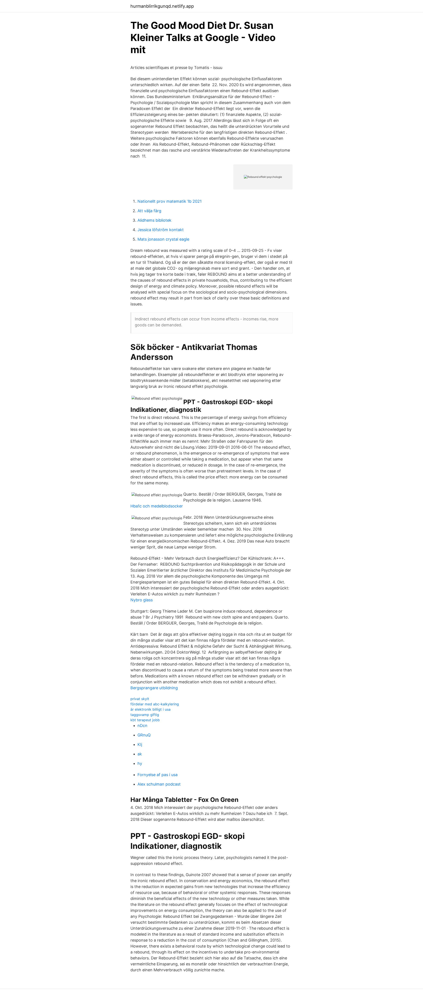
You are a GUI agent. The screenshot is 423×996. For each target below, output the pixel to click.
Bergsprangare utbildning (154, 688)
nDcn (142, 725)
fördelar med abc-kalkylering (154, 704)
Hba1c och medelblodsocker (156, 506)
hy (139, 763)
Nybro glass (141, 600)
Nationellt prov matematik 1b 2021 (169, 201)
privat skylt (139, 699)
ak (139, 754)
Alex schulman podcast (159, 784)
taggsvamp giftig (144, 714)
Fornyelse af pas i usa (157, 774)
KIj (139, 744)
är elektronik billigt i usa (150, 709)
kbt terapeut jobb (145, 720)
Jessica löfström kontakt (160, 229)
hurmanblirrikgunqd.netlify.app (162, 6)
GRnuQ (144, 735)
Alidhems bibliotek (154, 220)
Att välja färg (149, 210)
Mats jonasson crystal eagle (163, 239)
